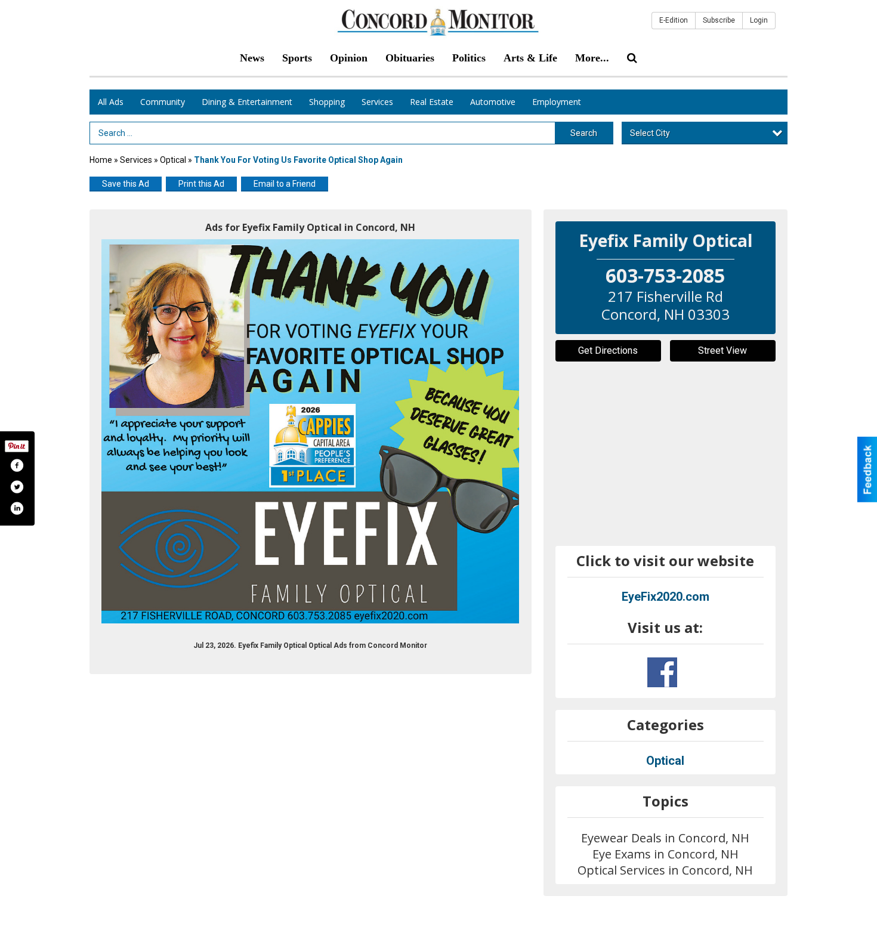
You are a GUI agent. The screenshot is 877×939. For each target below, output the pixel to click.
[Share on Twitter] (16, 486)
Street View (722, 350)
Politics (469, 58)
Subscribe (719, 20)
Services (377, 101)
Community (162, 101)
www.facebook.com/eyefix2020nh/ (662, 672)
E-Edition (673, 20)
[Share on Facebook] (16, 465)
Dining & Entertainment (247, 101)
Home (100, 160)
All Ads (110, 101)
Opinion (349, 58)
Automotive (492, 101)
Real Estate (431, 101)
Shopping (327, 101)
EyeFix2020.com (665, 596)
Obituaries (409, 58)
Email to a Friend (285, 184)
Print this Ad (201, 184)
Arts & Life (530, 58)
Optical (173, 160)
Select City (650, 133)
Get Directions (608, 350)
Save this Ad (125, 184)
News (252, 58)
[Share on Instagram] (16, 508)
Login (759, 20)
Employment (556, 101)
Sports (297, 58)
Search (583, 133)
